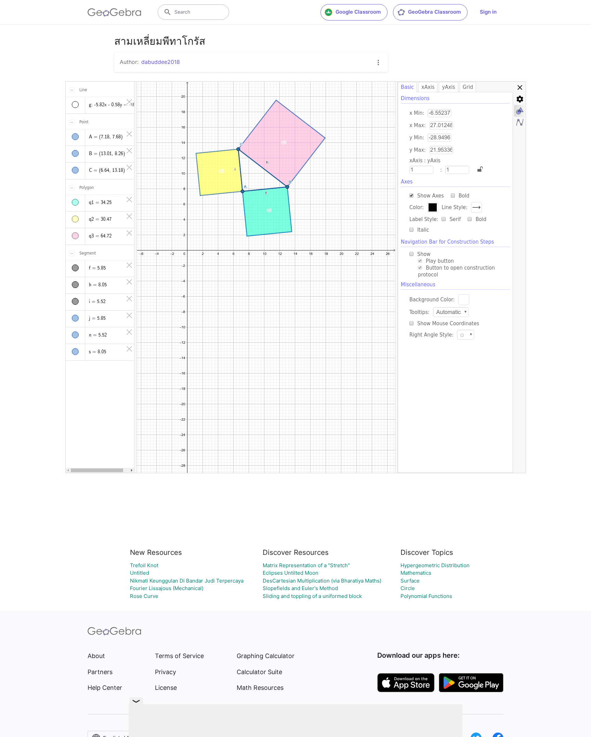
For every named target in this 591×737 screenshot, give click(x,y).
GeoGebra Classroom (434, 12)
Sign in (488, 12)
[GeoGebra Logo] (114, 12)
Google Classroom (358, 12)
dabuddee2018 (160, 61)
